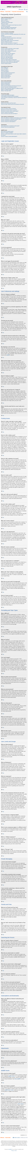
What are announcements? (6, 74)
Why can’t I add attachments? (7, 57)
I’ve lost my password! (5, 26)
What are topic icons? (5, 77)
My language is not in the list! (7, 39)
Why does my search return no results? (9, 109)
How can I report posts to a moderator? (9, 59)
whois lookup (20, 1103)
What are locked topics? (6, 76)
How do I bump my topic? (6, 63)
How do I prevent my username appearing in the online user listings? (13, 35)
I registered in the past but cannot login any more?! (11, 25)
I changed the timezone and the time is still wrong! (11, 38)
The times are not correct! (6, 36)
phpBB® (10, 1149)
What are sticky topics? (5, 75)
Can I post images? (5, 71)
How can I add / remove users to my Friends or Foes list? (12, 104)
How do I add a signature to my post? (8, 51)
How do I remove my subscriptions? (8, 121)
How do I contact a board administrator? (9, 136)
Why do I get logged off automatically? (9, 27)
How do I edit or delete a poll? (7, 54)
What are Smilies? (5, 70)
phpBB (8, 355)
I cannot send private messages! (7, 95)
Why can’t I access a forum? (6, 56)
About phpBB (17, 1078)
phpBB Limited (11, 1076)
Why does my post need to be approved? (9, 62)
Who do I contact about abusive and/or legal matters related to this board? (13, 134)
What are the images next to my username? (10, 40)
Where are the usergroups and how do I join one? (11, 85)
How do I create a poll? (5, 52)
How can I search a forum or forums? (8, 108)
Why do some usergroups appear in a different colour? (12, 88)
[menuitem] (3, 10)
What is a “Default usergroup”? (7, 89)
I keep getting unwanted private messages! (9, 96)
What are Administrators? (6, 82)
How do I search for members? (7, 112)
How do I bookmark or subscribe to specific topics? (11, 119)
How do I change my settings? (7, 33)
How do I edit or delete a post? (7, 49)
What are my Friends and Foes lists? (8, 103)
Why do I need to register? (6, 18)
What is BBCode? (4, 67)
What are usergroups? (5, 84)
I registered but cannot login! (7, 22)
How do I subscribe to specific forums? (9, 120)
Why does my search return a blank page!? (9, 111)
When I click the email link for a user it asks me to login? (12, 44)
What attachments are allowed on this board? (10, 125)
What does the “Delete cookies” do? (8, 28)
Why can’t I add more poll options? (8, 53)
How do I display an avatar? (6, 41)
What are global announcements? (8, 72)
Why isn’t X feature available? (7, 132)
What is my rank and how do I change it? (9, 43)
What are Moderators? (5, 83)
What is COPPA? (4, 20)
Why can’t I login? (4, 23)
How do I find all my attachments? (8, 127)
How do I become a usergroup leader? (9, 87)
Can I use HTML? (4, 69)
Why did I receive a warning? (7, 58)
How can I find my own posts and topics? (9, 113)
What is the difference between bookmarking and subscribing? (13, 117)
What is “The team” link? (6, 90)
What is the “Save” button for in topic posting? (10, 61)
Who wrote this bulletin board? (7, 131)
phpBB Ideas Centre (9, 1090)
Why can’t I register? (5, 21)
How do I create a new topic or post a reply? (10, 48)
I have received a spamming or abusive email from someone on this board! (14, 98)
